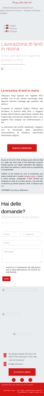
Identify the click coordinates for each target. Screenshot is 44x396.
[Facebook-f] (22, 380)
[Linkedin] (14, 380)
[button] (22, 21)
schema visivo (29, 176)
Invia (6, 279)
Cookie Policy (6, 390)
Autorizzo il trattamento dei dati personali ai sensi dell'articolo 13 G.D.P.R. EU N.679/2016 (23, 269)
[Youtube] (30, 380)
